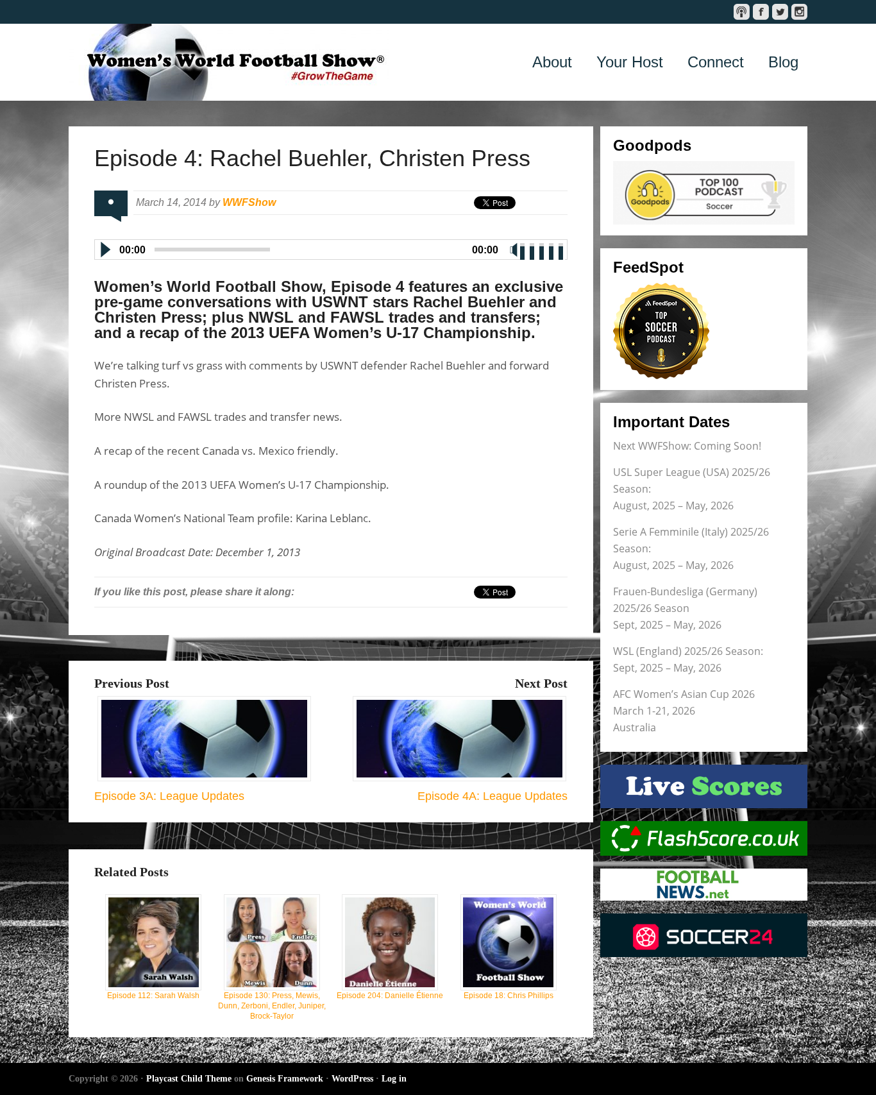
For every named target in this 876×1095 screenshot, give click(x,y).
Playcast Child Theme (189, 1078)
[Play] (104, 249)
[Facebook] (761, 12)
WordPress (352, 1078)
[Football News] (703, 885)
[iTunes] (742, 12)
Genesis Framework (284, 1078)
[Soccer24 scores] (703, 935)
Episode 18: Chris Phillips (508, 995)
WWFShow (249, 202)
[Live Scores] (703, 786)
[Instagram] (799, 12)
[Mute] (513, 249)
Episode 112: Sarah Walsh (153, 995)
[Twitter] (780, 12)
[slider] (542, 248)
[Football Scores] (703, 838)
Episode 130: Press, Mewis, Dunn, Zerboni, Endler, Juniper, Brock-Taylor (272, 1006)
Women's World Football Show (229, 62)
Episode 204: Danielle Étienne (390, 995)
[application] (331, 247)
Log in (394, 1078)
